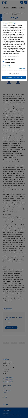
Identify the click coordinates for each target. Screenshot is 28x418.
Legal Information (7, 66)
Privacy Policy (6, 65)
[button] (14, 77)
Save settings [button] (14, 73)
